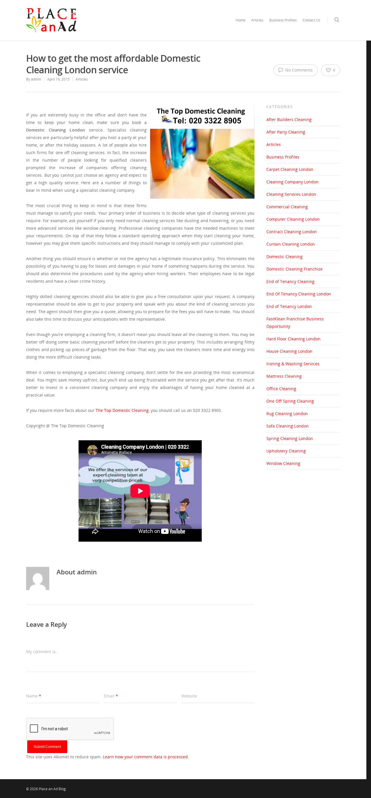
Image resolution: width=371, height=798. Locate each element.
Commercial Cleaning (287, 206)
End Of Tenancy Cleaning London (298, 294)
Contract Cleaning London (291, 231)
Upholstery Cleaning (286, 451)
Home (240, 20)
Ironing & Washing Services (292, 363)
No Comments (298, 70)
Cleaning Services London (291, 194)
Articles (257, 20)
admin (36, 79)
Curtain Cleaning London (290, 244)
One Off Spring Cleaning (290, 401)
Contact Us (311, 20)
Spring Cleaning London (289, 438)
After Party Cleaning (285, 132)
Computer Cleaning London (293, 219)
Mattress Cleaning (284, 376)
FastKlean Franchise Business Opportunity (295, 322)
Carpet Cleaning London (289, 169)
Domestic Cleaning (284, 256)
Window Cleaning (283, 463)
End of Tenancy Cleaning (290, 281)
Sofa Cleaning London (287, 426)
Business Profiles (283, 20)
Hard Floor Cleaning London (293, 339)
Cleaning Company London (292, 182)
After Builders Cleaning (289, 119)
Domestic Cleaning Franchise (294, 269)
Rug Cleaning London (287, 413)
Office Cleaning (281, 388)
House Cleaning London (289, 351)
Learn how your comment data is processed (145, 756)
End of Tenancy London (289, 306)
